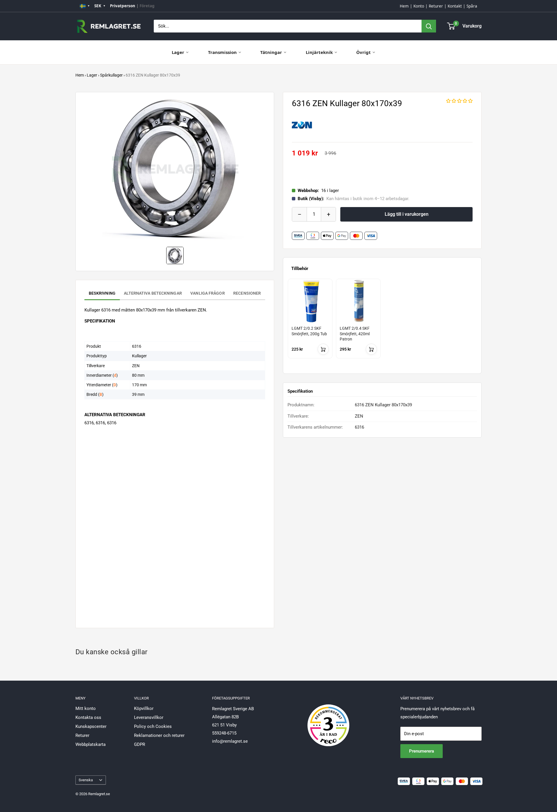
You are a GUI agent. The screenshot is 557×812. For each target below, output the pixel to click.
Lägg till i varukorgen (406, 214)
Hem (404, 6)
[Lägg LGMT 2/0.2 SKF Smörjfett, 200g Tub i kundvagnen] (323, 349)
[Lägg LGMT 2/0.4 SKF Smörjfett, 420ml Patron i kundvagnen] (371, 349)
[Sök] (429, 26)
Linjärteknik (319, 52)
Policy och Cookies (153, 726)
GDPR (139, 744)
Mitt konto (85, 708)
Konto (418, 6)
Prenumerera (421, 751)
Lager (178, 52)
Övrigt (363, 52)
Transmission (222, 52)
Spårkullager (111, 75)
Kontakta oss (88, 717)
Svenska (86, 780)
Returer (436, 6)
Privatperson (122, 5)
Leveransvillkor (148, 717)
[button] (459, 101)
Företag (147, 5)
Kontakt (455, 6)
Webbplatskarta (90, 744)
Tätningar (271, 52)
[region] (382, 324)
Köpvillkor (143, 708)
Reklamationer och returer (159, 735)
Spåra (471, 6)
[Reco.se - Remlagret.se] (328, 719)
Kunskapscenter (90, 726)
